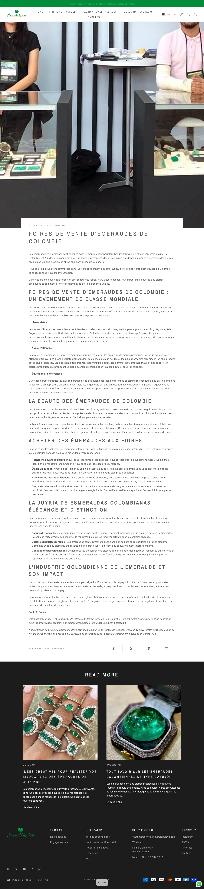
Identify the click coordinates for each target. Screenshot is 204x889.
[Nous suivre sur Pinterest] (16, 869)
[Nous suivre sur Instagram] (8, 869)
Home (39, 11)
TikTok (185, 842)
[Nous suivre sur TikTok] (31, 869)
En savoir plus (31, 806)
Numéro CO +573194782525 (148, 857)
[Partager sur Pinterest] (149, 648)
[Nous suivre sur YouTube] (24, 869)
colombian (57, 225)
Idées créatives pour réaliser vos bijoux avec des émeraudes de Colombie (60, 776)
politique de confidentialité (101, 842)
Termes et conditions (98, 836)
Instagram (187, 836)
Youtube (186, 852)
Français (43, 880)
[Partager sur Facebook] (113, 648)
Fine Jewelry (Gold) (63, 11)
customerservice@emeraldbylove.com (153, 836)
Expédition (92, 852)
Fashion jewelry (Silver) (100, 11)
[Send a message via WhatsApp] (199, 884)
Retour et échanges (97, 847)
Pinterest (187, 847)
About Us (94, 16)
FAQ (88, 858)
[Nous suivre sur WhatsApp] (39, 869)
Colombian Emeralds (138, 11)
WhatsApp (138, 842)
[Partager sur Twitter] (131, 648)
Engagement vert (60, 842)
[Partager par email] (166, 648)
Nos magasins (58, 836)
